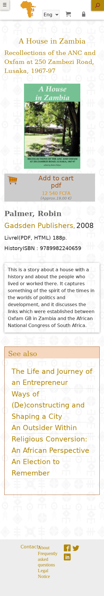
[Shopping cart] (68, 14)
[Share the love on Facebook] (67, 548)
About (43, 547)
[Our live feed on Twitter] (76, 548)
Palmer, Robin (33, 213)
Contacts (31, 547)
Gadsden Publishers (38, 226)
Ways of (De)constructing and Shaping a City (48, 405)
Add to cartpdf (56, 187)
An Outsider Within (44, 428)
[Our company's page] (67, 557)
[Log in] (84, 14)
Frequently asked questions (47, 559)
